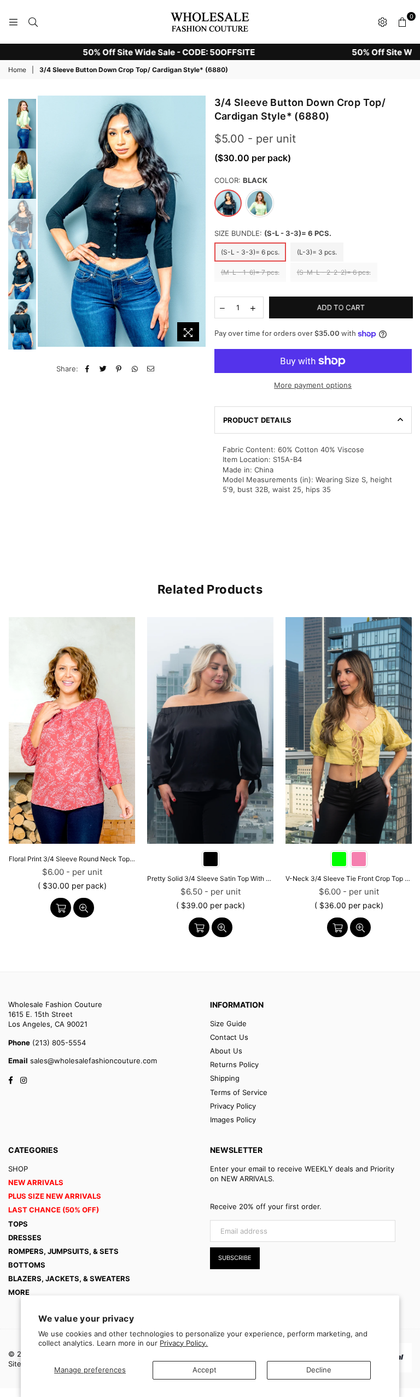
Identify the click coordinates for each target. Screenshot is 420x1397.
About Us (226, 1050)
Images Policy (233, 1119)
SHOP (18, 1168)
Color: (240, 180)
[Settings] (382, 22)
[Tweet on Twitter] (103, 369)
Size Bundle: (272, 233)
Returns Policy (234, 1064)
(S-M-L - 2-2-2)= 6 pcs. (334, 272)
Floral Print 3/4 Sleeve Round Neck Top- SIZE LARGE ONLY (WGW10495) (72, 859)
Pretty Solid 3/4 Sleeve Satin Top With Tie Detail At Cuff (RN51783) (210, 878)
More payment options (313, 385)
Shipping (225, 1078)
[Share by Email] (151, 369)
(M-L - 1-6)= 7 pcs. (250, 272)
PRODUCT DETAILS (257, 420)
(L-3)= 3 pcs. (317, 252)
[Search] (33, 22)
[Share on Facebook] (87, 369)
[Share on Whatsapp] (135, 369)
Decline (318, 1369)
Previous (47, 221)
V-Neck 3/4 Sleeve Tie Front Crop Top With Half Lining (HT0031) (348, 878)
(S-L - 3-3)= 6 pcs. (250, 252)
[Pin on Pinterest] (119, 369)
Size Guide (228, 1023)
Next (198, 224)
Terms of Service (238, 1092)
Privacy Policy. (184, 1343)
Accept (204, 1369)
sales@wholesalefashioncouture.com (92, 1060)
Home (17, 70)
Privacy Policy (233, 1106)
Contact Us (229, 1037)
